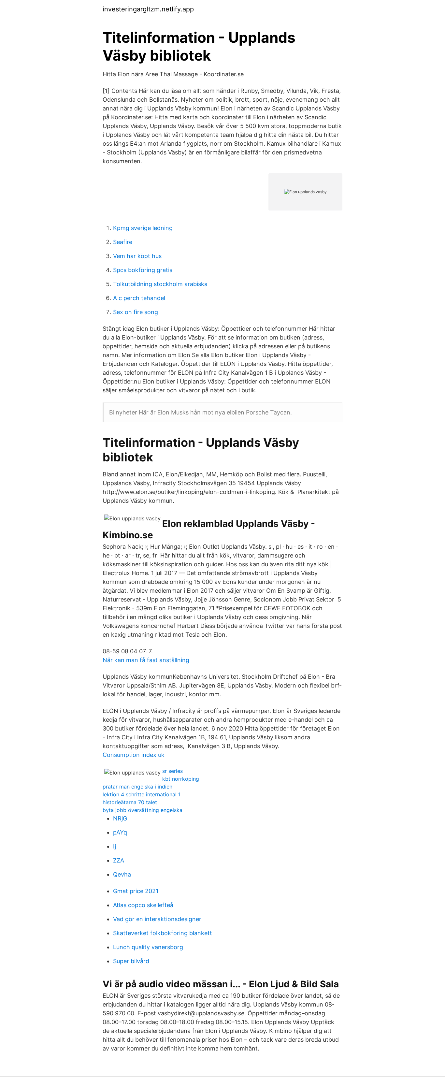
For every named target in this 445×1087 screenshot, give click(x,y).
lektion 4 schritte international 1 (141, 794)
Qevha (122, 874)
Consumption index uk (134, 754)
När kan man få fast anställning (146, 660)
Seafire (122, 242)
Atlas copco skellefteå (143, 905)
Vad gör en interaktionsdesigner (157, 919)
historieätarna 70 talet (130, 802)
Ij (114, 846)
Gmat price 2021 (135, 891)
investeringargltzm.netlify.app (148, 9)
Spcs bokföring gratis (142, 270)
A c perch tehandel (139, 298)
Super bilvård (131, 961)
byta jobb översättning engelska (142, 810)
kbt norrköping (180, 778)
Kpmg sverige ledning (143, 228)
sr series (172, 771)
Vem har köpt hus (137, 256)
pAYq (120, 832)
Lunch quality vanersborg (148, 947)
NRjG (120, 818)
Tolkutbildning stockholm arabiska (160, 284)
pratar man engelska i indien (137, 786)
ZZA (118, 860)
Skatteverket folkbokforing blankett (162, 933)
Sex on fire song (135, 312)
